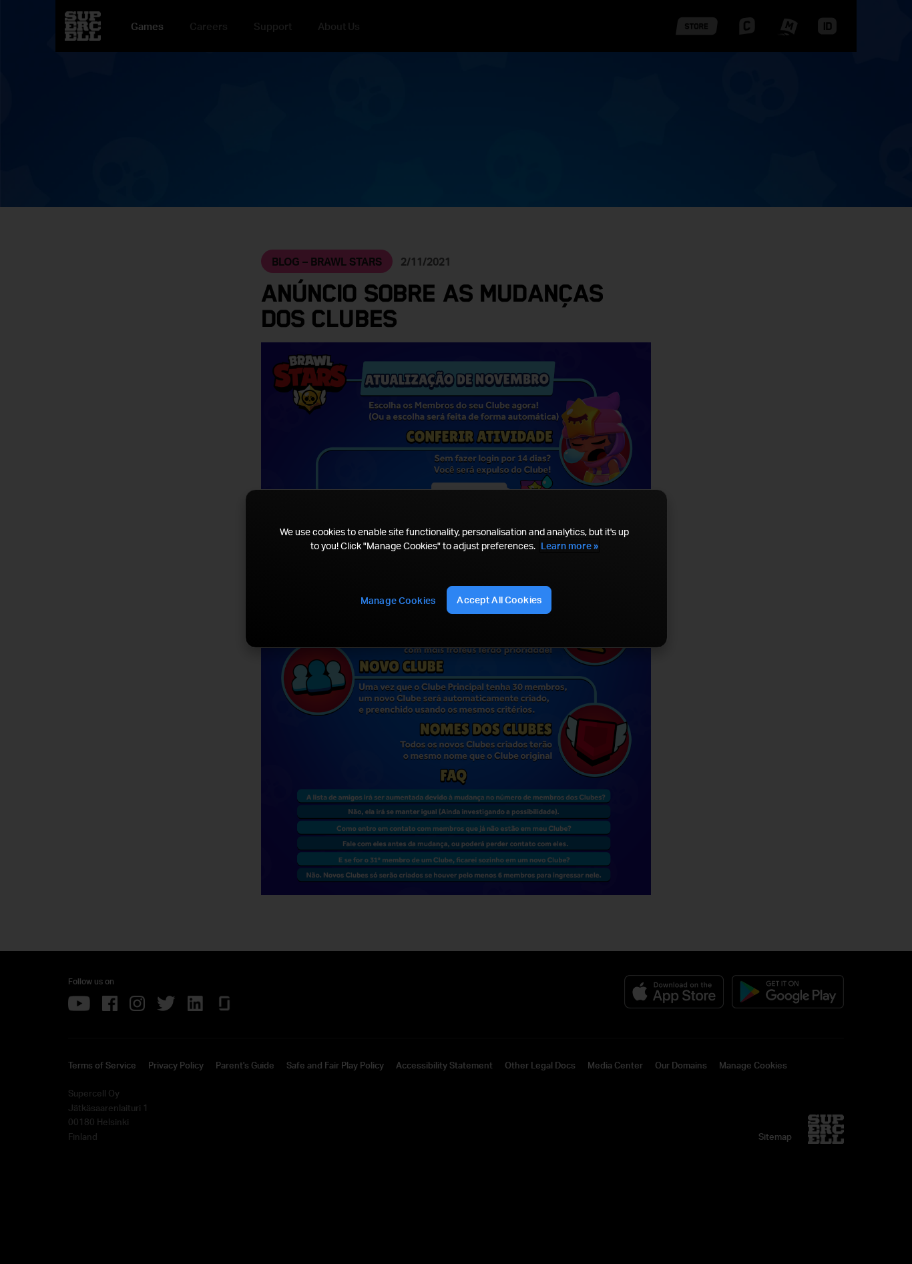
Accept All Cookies (499, 599)
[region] (456, 569)
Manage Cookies (398, 600)
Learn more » (569, 545)
